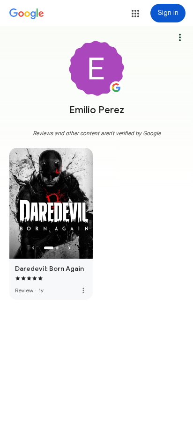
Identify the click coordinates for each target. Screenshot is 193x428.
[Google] (26, 14)
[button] (135, 13)
